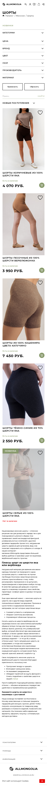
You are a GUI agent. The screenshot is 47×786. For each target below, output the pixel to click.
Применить (12, 87)
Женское (20, 16)
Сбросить (34, 87)
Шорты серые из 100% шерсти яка (18, 514)
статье (15, 679)
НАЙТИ (41, 96)
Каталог (10, 16)
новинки (8, 25)
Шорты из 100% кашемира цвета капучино (21, 344)
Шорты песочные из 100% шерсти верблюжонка (21, 259)
